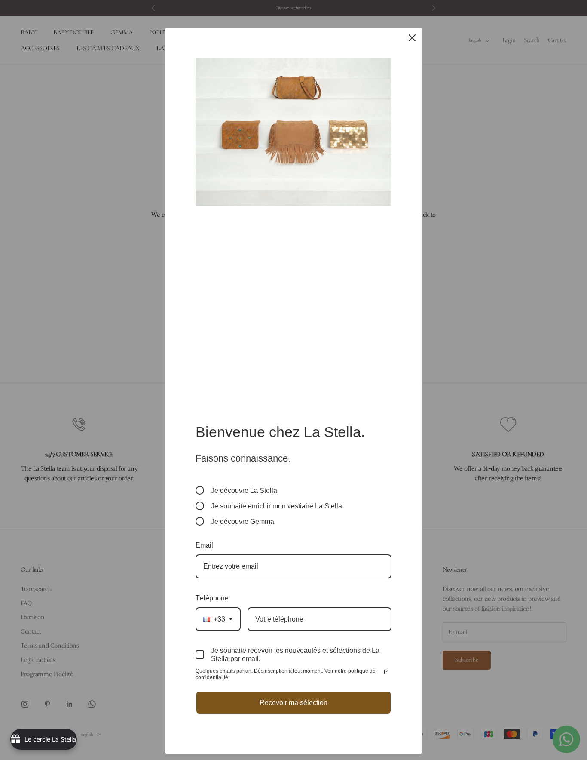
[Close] (412, 38)
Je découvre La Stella (244, 490)
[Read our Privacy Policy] (386, 672)
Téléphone (212, 598)
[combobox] (218, 619)
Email (204, 545)
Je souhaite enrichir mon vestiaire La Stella (276, 506)
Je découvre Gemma (242, 521)
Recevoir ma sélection (293, 702)
